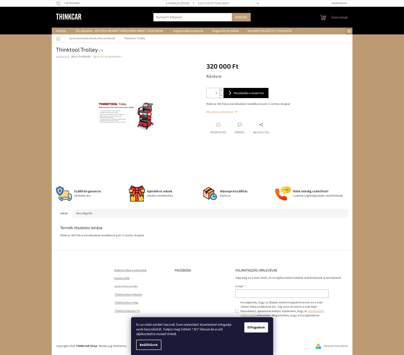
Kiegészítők (122, 278)
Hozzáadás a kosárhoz (249, 93)
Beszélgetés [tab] (84, 213)
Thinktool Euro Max (126, 303)
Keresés (241, 17)
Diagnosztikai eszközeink (130, 270)
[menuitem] (61, 31)
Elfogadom (256, 327)
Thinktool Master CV (127, 311)
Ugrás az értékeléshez (107, 57)
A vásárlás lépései (177, 3)
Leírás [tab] (64, 213)
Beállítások (149, 344)
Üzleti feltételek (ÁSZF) (213, 3)
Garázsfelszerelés (126, 287)
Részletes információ (219, 112)
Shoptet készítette (336, 346)
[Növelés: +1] (221, 90)
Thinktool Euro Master (128, 295)
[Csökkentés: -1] (221, 95)
